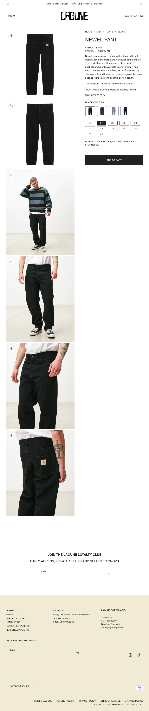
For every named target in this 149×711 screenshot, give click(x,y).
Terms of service (110, 701)
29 (124, 123)
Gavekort (59, 610)
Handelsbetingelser (18, 626)
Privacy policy (87, 701)
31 (90, 128)
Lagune (48, 701)
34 (126, 129)
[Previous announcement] (8, 4)
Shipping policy (134, 701)
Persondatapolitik (17, 630)
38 (92, 135)
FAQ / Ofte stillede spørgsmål (72, 614)
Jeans (121, 31)
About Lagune (62, 618)
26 (92, 123)
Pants (109, 31)
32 (101, 128)
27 (101, 123)
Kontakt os (13, 622)
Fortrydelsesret (16, 618)
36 (137, 129)
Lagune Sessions (63, 622)
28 (112, 123)
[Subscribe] (108, 574)
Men (98, 31)
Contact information (109, 704)
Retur (9, 614)
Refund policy (65, 701)
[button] (11, 15)
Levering (11, 610)
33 (114, 129)
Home (88, 31)
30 (135, 123)
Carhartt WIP (93, 47)
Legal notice (135, 704)
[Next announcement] (141, 4)
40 (103, 135)
